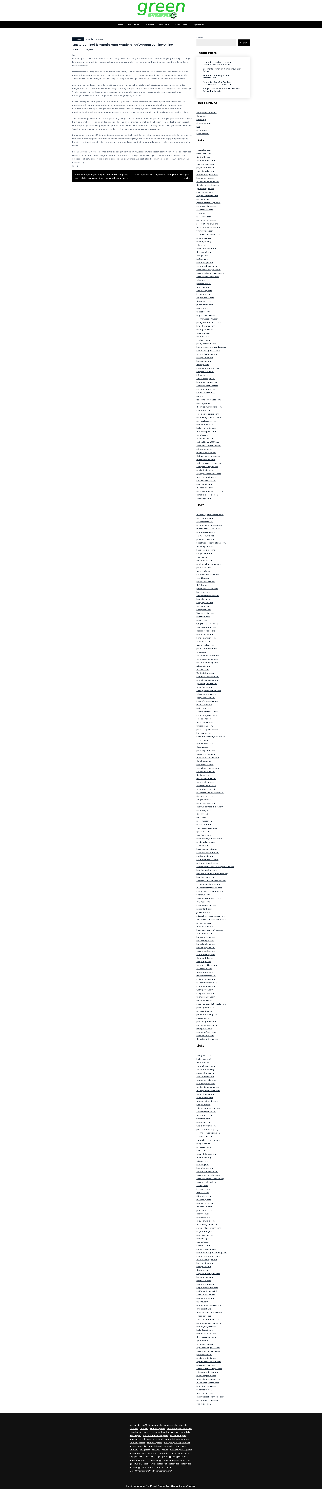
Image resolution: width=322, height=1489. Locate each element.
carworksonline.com (206, 206)
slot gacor (156, 1432)
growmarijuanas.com (206, 683)
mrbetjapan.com (204, 329)
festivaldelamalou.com (207, 181)
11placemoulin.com (205, 613)
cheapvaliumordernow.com (209, 891)
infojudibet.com (204, 553)
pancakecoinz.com (205, 581)
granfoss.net (202, 435)
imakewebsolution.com (207, 574)
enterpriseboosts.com (207, 266)
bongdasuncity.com (206, 638)
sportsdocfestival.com (207, 1032)
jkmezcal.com (203, 912)
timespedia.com (204, 301)
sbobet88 (139, 1457)
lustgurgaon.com (204, 602)
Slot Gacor (149, 25)
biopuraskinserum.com (207, 382)
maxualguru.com (204, 634)
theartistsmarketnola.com (209, 407)
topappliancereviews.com (208, 473)
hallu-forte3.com (204, 424)
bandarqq (201, 119)
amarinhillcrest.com (206, 248)
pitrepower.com (204, 449)
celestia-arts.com (205, 171)
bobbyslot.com (203, 609)
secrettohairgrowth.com (208, 350)
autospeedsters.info (206, 785)
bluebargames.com (205, 178)
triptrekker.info (203, 814)
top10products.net (205, 536)
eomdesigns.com (204, 810)
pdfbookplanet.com (205, 750)
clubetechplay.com (205, 954)
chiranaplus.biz (203, 410)
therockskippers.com (206, 431)
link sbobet (136, 1432)
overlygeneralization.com (208, 690)
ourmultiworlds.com (206, 160)
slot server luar (184, 1428)
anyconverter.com (205, 298)
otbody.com (202, 280)
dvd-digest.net (203, 403)
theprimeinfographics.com (209, 888)
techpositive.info (204, 722)
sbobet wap (176, 1453)
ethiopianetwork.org (206, 694)
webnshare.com (204, 687)
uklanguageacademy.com (209, 525)
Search (199, 37)
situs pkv (183, 1425)
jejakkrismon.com (204, 305)
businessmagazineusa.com (209, 838)
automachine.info (205, 782)
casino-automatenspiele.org (210, 273)
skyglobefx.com (204, 800)
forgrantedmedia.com (207, 195)
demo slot (164, 1453)
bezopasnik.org (203, 361)
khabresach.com (204, 484)
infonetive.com (203, 375)
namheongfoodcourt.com (209, 417)
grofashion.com (204, 1000)
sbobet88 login (153, 1457)
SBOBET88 (164, 25)
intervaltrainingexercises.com (210, 916)
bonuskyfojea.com (205, 940)
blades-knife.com (204, 764)
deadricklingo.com (205, 796)
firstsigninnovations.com (208, 185)
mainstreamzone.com (207, 680)
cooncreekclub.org (205, 164)
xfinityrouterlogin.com (207, 466)
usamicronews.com (205, 997)
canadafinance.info (205, 389)
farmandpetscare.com (207, 712)
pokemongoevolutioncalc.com (211, 1004)
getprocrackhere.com (206, 965)
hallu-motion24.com (206, 428)
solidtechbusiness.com (207, 859)
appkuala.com (203, 336)
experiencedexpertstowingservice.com (215, 866)
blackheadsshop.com (206, 870)
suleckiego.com (204, 498)
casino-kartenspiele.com (208, 269)
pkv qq (133, 1425)
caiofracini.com (204, 719)
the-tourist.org (203, 252)
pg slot (166, 1432)
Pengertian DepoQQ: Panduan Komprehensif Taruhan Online (217, 83)
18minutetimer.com (205, 673)
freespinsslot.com (205, 645)
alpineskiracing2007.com (208, 442)
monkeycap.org (203, 241)
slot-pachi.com (203, 641)
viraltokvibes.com (204, 231)
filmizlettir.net (203, 157)
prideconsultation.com (207, 588)
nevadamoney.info (205, 393)
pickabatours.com (205, 539)
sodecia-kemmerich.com (208, 898)
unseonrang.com (204, 726)
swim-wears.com (204, 192)
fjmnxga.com (202, 364)
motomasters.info (205, 821)
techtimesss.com (204, 210)
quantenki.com (203, 835)
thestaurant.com (204, 926)
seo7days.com (203, 340)
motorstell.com (203, 217)
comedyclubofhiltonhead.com (211, 880)
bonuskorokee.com (205, 944)
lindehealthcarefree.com (208, 529)
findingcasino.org (204, 775)
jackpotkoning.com (205, 979)
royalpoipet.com (204, 923)
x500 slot (171, 1428)
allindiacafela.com (205, 438)
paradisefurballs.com (206, 648)
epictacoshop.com (205, 378)
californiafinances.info (207, 386)
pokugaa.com (203, 1018)
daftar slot (162, 1464)
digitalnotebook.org (205, 631)
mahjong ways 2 (137, 1439)
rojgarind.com (203, 666)
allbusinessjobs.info (205, 532)
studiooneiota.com (205, 771)
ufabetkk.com (203, 312)
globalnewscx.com (205, 743)
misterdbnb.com (204, 909)
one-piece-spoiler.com (207, 768)
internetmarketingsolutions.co (211, 736)
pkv (198, 126)
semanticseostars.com (207, 676)
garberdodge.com (205, 188)
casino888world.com (206, 905)
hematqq (143, 1460)
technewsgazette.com (207, 319)
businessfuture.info (205, 550)
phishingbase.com (205, 1007)
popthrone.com (203, 567)
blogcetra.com (203, 733)
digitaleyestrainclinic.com (208, 456)
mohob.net (201, 620)
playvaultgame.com (206, 1021)
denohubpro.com (204, 761)
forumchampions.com (207, 174)
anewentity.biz (203, 333)
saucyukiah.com (204, 150)
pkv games (97, 39)
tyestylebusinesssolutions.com (211, 919)
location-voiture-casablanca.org (212, 873)
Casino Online (180, 25)
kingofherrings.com (205, 326)
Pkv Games (133, 25)
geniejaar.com (203, 606)
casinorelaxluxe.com (206, 951)
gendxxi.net (202, 817)
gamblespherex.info (206, 803)
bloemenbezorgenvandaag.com (211, 347)
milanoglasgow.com (206, 421)
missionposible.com (205, 459)
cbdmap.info (202, 557)
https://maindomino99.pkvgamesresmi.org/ (151, 1471)
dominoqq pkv (157, 1460)
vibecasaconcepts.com (207, 828)
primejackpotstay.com (207, 1014)
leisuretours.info (204, 705)
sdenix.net (201, 245)
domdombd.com (204, 958)
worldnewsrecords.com (207, 852)
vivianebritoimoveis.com (208, 234)
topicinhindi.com (204, 522)
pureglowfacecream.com (208, 322)
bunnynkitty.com (204, 357)
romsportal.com (204, 1028)
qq (131, 1464)
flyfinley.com (202, 585)
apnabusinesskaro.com (207, 495)
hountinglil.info (203, 592)
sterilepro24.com (204, 856)
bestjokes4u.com (204, 599)
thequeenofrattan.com (207, 757)
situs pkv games (204, 123)
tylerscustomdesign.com (208, 202)
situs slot (147, 1435)
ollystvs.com (202, 740)
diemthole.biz (202, 308)
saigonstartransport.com (208, 368)
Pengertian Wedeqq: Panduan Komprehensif (217, 76)
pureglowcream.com (206, 343)
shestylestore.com (205, 1035)
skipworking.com (204, 290)
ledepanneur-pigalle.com (208, 400)
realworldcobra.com (206, 778)
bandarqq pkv (155, 1425)
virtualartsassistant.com (208, 884)
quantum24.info (204, 831)
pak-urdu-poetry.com (207, 729)
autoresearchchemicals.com (210, 491)
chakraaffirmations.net (207, 595)
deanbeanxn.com (204, 560)
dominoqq (201, 116)
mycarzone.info (204, 824)
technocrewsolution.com (208, 227)
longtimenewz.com (205, 986)
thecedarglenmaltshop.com (210, 514)
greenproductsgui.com (207, 659)
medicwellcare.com (205, 842)
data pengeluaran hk (206, 112)
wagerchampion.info (206, 789)
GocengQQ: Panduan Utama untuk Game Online (223, 70)
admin (75, 50)
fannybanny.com (204, 972)
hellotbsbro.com (204, 708)
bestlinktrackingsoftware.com (210, 930)
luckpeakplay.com (205, 993)
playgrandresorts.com (207, 1025)
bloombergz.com (204, 262)
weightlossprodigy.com (207, 624)
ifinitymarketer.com (206, 976)
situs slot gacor (178, 1432)
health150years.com (206, 220)
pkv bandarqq (203, 133)
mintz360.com (203, 617)
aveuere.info (202, 652)
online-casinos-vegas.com (209, 463)
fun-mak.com (203, 902)
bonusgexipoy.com (205, 947)
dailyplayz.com (203, 961)
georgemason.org (205, 518)
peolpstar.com (203, 199)
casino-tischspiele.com (207, 276)
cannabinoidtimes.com (207, 655)
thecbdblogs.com (204, 488)
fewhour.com (202, 669)
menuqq (182, 1457)
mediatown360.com (206, 452)
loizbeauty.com (203, 294)
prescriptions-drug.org (207, 224)
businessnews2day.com (207, 849)
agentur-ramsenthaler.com (209, 807)
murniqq (134, 1460)
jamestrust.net (203, 283)
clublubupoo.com (204, 933)
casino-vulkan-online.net (208, 445)
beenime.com (203, 895)
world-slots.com (204, 571)
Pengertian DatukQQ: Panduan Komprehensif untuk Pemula (217, 63)
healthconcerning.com (207, 662)
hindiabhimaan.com (206, 481)
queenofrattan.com (206, 754)
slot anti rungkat (178, 1435)
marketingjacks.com (206, 470)
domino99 (142, 1425)
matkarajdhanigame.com (208, 564)
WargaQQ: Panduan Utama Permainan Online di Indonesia (221, 89)
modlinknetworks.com (206, 983)
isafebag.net (202, 259)
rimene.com (202, 396)
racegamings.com (205, 1011)
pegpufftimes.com (205, 167)
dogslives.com (203, 747)
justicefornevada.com (207, 701)
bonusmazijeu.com (205, 937)
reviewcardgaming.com (207, 863)
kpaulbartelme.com (205, 877)
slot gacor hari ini (163, 1467)
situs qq (150, 1439)
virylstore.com (203, 213)
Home (120, 25)
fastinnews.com (204, 968)
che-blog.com (203, 578)
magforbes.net (203, 238)
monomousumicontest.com (210, 793)
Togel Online (198, 25)
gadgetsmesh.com (205, 697)
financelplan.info (204, 546)
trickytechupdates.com (207, 477)
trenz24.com (202, 287)
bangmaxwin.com (205, 371)
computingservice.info (207, 715)
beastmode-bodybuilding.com (211, 543)
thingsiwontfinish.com (207, 1039)
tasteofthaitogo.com (206, 354)
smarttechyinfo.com (206, 627)
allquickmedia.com (205, 315)
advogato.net (202, 255)
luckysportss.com (204, 990)
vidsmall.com (202, 845)
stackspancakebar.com (207, 414)
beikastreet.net (203, 153)
